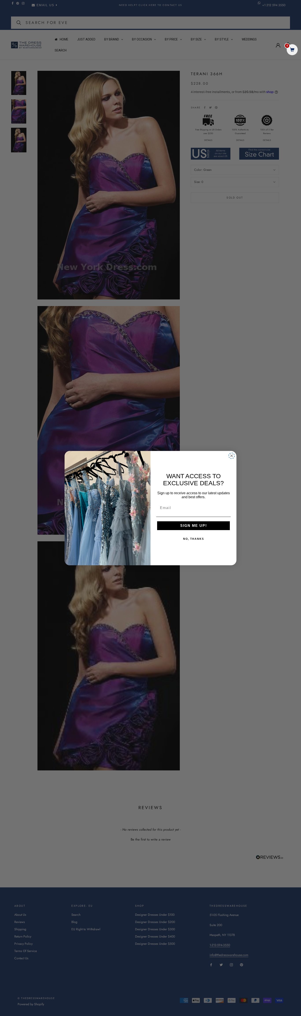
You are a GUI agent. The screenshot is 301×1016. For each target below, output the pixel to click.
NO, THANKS (193, 538)
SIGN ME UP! (193, 525)
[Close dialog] (231, 455)
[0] (292, 50)
